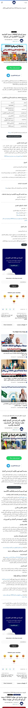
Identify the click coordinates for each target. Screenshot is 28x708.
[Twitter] (16, 41)
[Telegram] (13, 41)
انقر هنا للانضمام (14, 265)
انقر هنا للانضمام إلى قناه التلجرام (14, 487)
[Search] (2, 2)
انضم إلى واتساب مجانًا (15, 67)
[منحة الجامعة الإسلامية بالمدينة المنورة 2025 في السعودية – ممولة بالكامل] (14, 393)
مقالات (24, 375)
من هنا (9, 132)
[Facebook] (18, 41)
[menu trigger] (25, 2)
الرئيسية (24, 8)
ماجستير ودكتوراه (17, 694)
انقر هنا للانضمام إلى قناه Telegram (14, 136)
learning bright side (8, 39)
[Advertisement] (14, 19)
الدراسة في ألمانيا (5, 579)
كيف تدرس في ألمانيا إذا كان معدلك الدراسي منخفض (16, 557)
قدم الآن (24, 244)
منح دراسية (14, 31)
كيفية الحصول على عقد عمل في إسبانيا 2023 (13, 156)
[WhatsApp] (15, 41)
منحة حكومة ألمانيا (23, 497)
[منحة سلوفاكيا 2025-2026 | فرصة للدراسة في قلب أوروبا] (14, 343)
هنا (6, 188)
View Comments (8, 324)
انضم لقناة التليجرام (15, 75)
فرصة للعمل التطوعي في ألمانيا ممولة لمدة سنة (13, 547)
